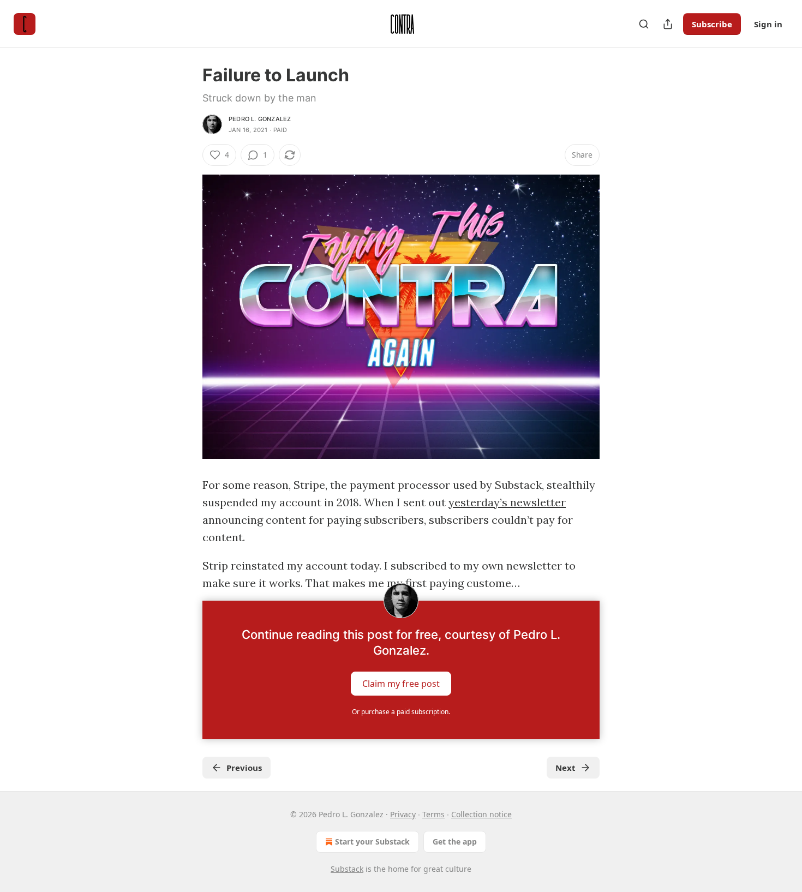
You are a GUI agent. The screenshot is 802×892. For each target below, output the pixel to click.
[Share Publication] (668, 24)
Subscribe (712, 24)
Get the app (455, 841)
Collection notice (481, 814)
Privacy (403, 814)
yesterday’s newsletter (507, 502)
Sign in (768, 24)
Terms (433, 814)
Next (565, 767)
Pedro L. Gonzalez (260, 119)
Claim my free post (401, 684)
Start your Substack (372, 841)
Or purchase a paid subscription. (401, 711)
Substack (347, 869)
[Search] (644, 24)
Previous (244, 767)
